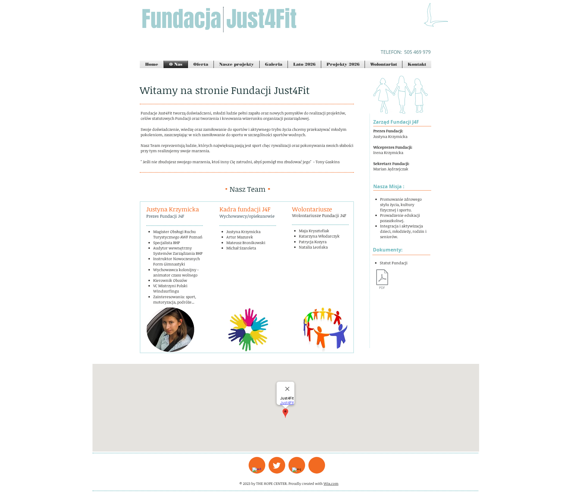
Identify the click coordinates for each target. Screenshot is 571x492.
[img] (170, 329)
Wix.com (331, 483)
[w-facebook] (256, 471)
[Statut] (382, 279)
